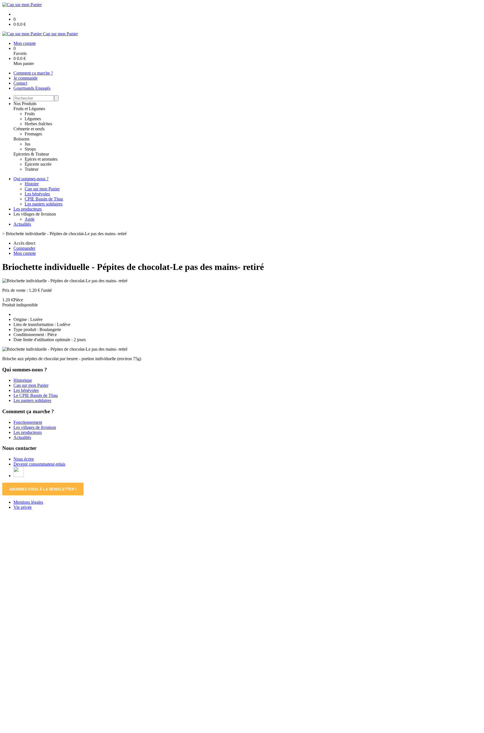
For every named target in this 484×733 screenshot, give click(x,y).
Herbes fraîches (38, 123)
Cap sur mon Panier (42, 188)
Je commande (25, 78)
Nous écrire (23, 459)
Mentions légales (28, 502)
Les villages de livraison (34, 427)
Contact (20, 83)
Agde (29, 219)
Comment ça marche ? (33, 73)
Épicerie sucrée (38, 164)
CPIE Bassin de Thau (44, 198)
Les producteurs (27, 209)
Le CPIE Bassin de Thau (35, 395)
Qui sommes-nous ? (30, 178)
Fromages (33, 133)
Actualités (22, 224)
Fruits (30, 113)
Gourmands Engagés (31, 88)
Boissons (21, 139)
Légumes (33, 118)
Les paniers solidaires (43, 204)
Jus (27, 144)
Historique (22, 380)
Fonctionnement (27, 422)
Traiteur (31, 169)
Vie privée (22, 507)
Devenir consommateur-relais (39, 464)
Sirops (30, 149)
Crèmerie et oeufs (29, 128)
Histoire (32, 183)
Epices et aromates (41, 159)
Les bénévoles (37, 193)
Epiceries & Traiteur (31, 154)
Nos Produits (24, 103)
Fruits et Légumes (29, 108)
